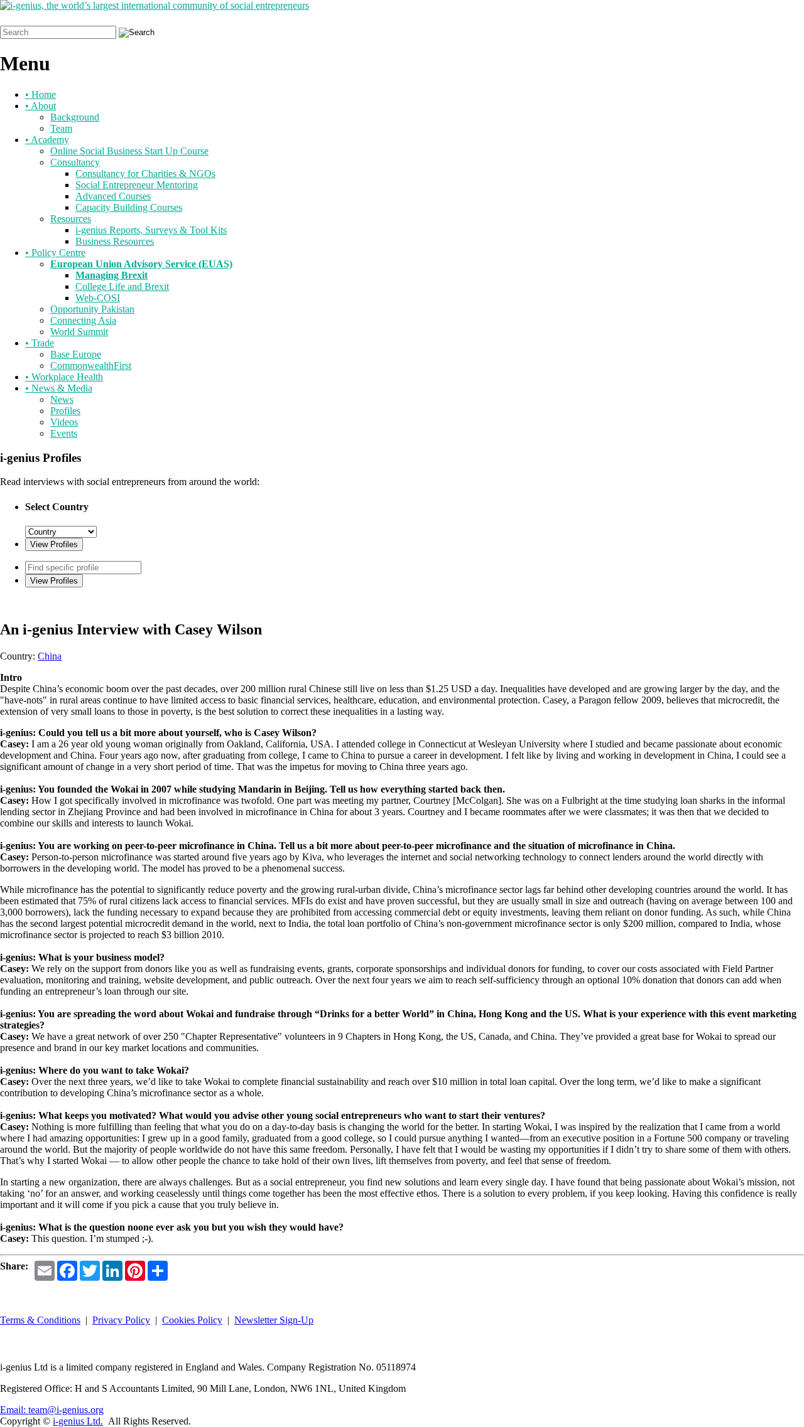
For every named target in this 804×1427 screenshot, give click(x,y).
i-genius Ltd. (78, 1421)
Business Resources (114, 241)
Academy (47, 139)
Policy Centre (55, 252)
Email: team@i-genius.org (52, 1409)
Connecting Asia (83, 320)
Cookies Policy (192, 1320)
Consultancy (75, 162)
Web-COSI (97, 297)
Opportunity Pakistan (92, 309)
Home (40, 94)
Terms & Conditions (40, 1320)
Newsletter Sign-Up (273, 1320)
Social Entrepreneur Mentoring (136, 184)
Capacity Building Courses (128, 207)
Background (74, 117)
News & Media (58, 388)
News (61, 399)
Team (61, 128)
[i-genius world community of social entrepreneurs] (154, 5)
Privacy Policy (121, 1320)
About (40, 105)
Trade (39, 343)
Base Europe (75, 354)
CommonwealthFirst (90, 365)
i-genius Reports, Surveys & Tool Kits (151, 230)
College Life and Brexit (122, 286)
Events (63, 433)
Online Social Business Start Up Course (129, 151)
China (50, 656)
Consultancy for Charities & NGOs (145, 173)
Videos (64, 422)
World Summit (79, 331)
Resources (70, 218)
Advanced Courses (113, 196)
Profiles (65, 410)
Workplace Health (64, 376)
